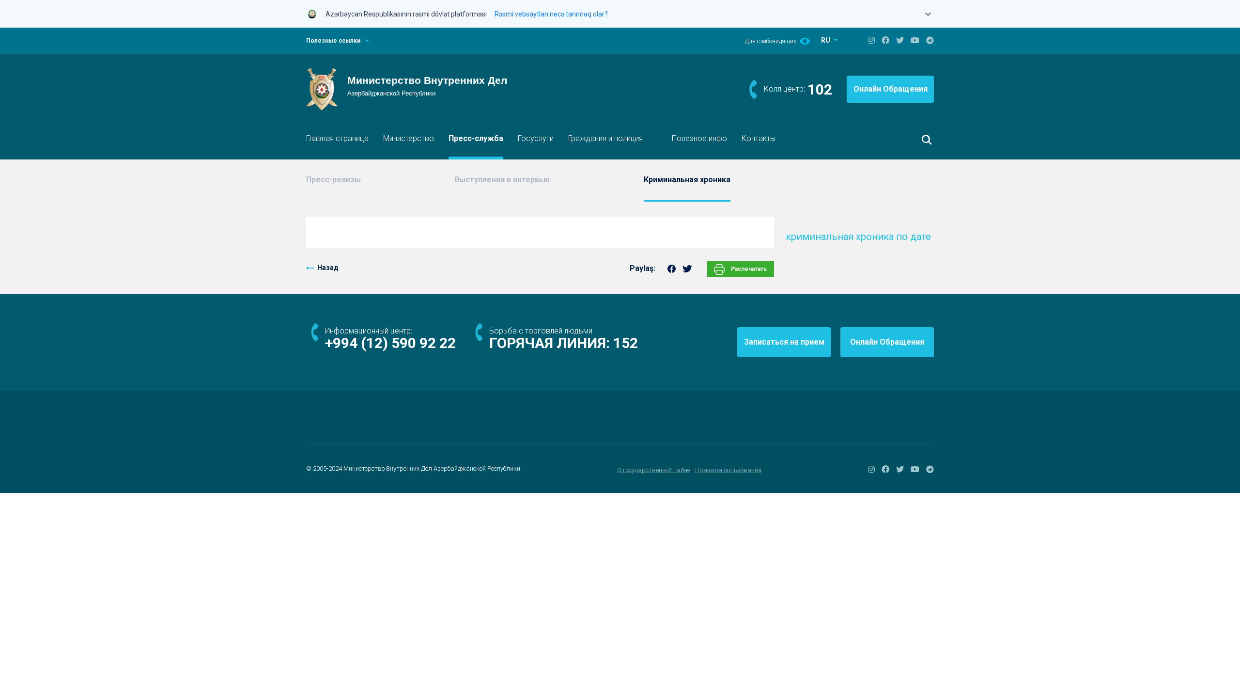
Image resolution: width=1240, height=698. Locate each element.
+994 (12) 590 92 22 (390, 342)
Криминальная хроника (687, 179)
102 (819, 89)
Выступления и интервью (502, 179)
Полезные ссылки (333, 40)
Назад (328, 267)
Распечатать (748, 269)
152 (625, 342)
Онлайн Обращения (890, 89)
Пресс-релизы (333, 179)
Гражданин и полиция (605, 138)
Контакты (758, 138)
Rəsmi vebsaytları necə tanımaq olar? (551, 14)
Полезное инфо (699, 138)
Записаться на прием (784, 342)
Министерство (408, 138)
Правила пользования (728, 470)
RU (826, 40)
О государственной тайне (653, 470)
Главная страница (337, 138)
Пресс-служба (476, 138)
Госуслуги (536, 138)
